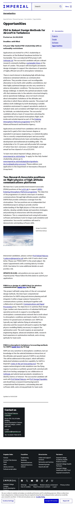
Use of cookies (26, 487)
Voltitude (7, 374)
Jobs (5, 464)
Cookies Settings (8, 501)
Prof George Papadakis (38, 379)
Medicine (24, 460)
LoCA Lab (25, 189)
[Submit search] (60, 6)
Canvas (5, 458)
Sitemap (23, 485)
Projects (55, 36)
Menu (67, 6)
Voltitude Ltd (8, 60)
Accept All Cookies (51, 501)
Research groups (18, 19)
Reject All (66, 501)
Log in (55, 487)
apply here (22, 287)
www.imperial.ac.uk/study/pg (14, 156)
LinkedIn (8, 415)
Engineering (25, 458)
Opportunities (37, 19)
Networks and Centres (46, 462)
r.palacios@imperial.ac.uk (13, 258)
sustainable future (34, 63)
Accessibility (33, 485)
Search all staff (43, 467)
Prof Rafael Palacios (40, 256)
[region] (37, 497)
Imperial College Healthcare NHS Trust (63, 469)
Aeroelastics (9, 13)
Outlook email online (10, 469)
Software (55, 43)
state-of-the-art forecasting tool (23, 364)
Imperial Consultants (63, 473)
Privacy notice (65, 485)
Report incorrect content (41, 487)
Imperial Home (7, 19)
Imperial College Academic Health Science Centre (61, 460)
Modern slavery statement (49, 485)
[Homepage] (17, 6)
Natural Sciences (26, 462)
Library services (8, 467)
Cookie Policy (40, 497)
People (54, 39)
